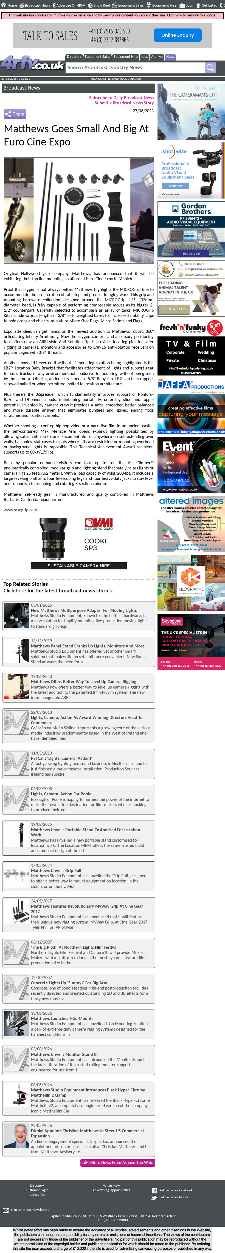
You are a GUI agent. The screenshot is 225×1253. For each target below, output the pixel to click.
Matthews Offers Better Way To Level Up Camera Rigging (83, 682)
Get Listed (209, 6)
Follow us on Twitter (174, 1197)
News (170, 57)
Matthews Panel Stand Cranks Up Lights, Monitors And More (88, 646)
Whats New (111, 1186)
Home (12, 6)
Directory (74, 57)
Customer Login (37, 1190)
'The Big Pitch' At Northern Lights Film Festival (74, 947)
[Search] (210, 67)
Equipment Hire (164, 6)
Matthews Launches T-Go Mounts (62, 1019)
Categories (37, 1195)
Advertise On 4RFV (71, 6)
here (178, 15)
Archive (157, 57)
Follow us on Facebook (176, 1190)
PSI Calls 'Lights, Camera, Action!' (61, 758)
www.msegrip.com (20, 510)
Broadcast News (37, 6)
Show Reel (102, 6)
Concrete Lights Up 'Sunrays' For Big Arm (69, 983)
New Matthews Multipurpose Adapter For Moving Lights (84, 611)
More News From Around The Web (121, 1163)
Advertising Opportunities (111, 1190)
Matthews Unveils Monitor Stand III (64, 1055)
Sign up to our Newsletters (30, 1210)
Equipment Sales (131, 6)
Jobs (189, 6)
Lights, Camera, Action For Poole (61, 794)
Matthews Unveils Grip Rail (56, 871)
